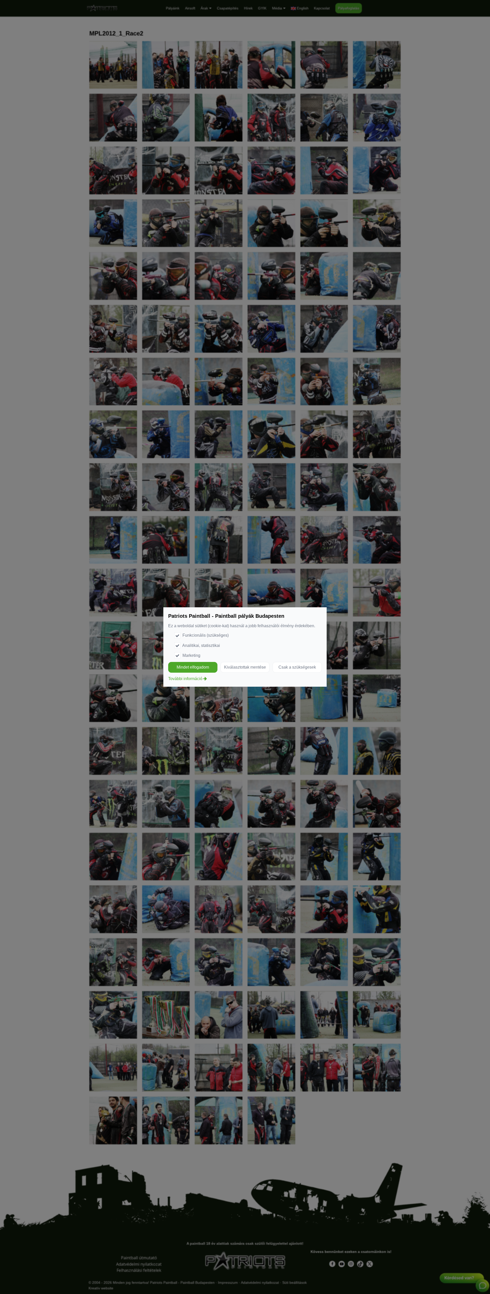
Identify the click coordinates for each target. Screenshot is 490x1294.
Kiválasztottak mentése (245, 667)
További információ (185, 678)
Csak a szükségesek (297, 667)
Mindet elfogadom (193, 667)
